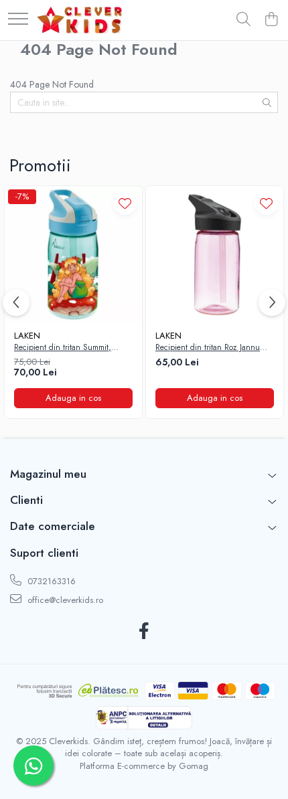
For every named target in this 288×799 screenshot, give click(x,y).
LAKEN (27, 335)
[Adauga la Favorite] (125, 203)
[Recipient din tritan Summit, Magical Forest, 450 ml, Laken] (73, 254)
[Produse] (18, 20)
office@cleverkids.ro (64, 600)
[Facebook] (144, 632)
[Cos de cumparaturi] (271, 20)
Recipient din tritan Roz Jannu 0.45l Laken (207, 348)
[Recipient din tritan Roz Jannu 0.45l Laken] (214, 254)
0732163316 (50, 581)
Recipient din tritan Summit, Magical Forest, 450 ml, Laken (66, 348)
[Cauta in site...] (243, 20)
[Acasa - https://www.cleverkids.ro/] (79, 20)
